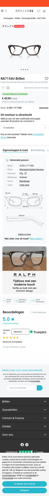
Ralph (3, 82)
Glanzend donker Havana (29, 82)
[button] (46, 78)
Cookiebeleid (31, 475)
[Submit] (45, 127)
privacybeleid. (35, 381)
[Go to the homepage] (24, 10)
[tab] (24, 401)
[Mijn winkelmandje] (44, 11)
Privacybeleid (7, 478)
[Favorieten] (39, 11)
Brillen (45, 82)
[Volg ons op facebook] (22, 444)
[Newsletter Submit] (40, 388)
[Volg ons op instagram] (26, 444)
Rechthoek (12, 82)
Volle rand (24, 185)
